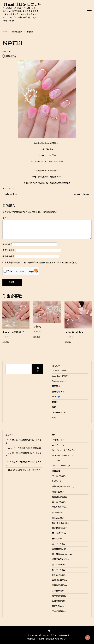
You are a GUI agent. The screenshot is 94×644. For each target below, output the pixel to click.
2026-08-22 (6, 337)
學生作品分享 (58, 507)
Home (4, 32)
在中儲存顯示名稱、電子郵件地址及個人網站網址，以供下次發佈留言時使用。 (42, 262)
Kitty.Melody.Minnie (60, 455)
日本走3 (55, 539)
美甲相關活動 (58, 596)
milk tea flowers (12, 194)
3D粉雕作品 (57, 440)
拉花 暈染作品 (58, 523)
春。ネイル (57, 544)
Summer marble (58, 381)
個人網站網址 (8, 256)
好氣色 (37, 326)
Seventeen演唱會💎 (13, 332)
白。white (56, 565)
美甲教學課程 (58, 585)
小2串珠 (55, 513)
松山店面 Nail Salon (60, 554)
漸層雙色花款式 (17, 32)
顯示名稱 (7, 244)
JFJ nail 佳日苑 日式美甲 (22, 4)
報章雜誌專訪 (58, 497)
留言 (5, 218)
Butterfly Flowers (81, 194)
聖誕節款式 (57, 601)
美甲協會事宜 (58, 580)
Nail (53, 461)
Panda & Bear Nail (60, 466)
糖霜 (54, 407)
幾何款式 (56, 518)
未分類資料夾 (58, 549)
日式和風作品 (58, 528)
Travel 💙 (56, 397)
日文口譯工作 (58, 533)
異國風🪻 (56, 386)
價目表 (55, 471)
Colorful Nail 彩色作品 (61, 450)
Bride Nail (56, 445)
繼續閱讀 (5, 342)
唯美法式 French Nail (61, 487)
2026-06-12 (37, 331)
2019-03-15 (6, 51)
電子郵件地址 (9, 250)
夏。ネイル (57, 502)
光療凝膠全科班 (27, 440)
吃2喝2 (55, 481)
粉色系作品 (57, 575)
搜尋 (38, 369)
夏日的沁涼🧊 (58, 392)
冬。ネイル (57, 476)
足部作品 (56, 606)
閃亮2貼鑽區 (57, 611)
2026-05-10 (69, 337)
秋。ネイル (57, 570)
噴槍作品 (56, 492)
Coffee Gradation (74, 332)
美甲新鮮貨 (57, 591)
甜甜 (54, 418)
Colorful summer (59, 371)
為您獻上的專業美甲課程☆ (60, 183)
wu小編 (10, 440)
